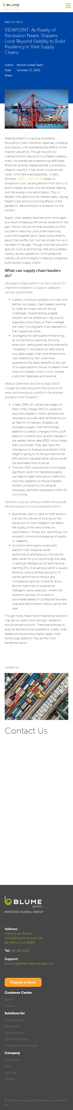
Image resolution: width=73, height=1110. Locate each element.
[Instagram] (32, 1094)
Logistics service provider (21, 1045)
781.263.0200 (20, 951)
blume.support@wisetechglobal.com (29, 963)
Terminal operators (17, 1039)
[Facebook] (6, 1094)
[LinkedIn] (19, 1094)
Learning (10, 1072)
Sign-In (9, 999)
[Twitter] (13, 1094)
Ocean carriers (14, 1020)
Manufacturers (14, 1033)
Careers (10, 1079)
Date (8, 70)
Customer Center (18, 993)
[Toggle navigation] (68, 6)
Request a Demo (23, 982)
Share (8, 75)
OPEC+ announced (30, 179)
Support (10, 1006)
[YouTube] (26, 1094)
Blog (8, 1066)
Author (9, 65)
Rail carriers (12, 1026)
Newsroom (12, 1060)
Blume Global (23, 1100)
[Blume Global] (11, 6)
